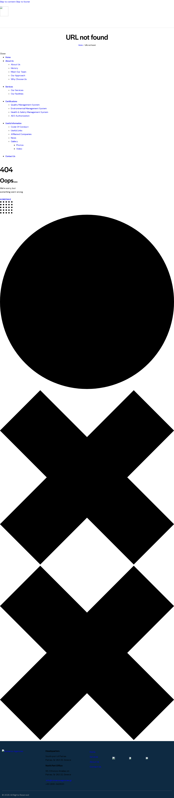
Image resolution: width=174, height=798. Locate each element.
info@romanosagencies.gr (59, 780)
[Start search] (172, 22)
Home (80, 45)
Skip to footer (23, 1)
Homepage (5, 199)
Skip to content (8, 1)
